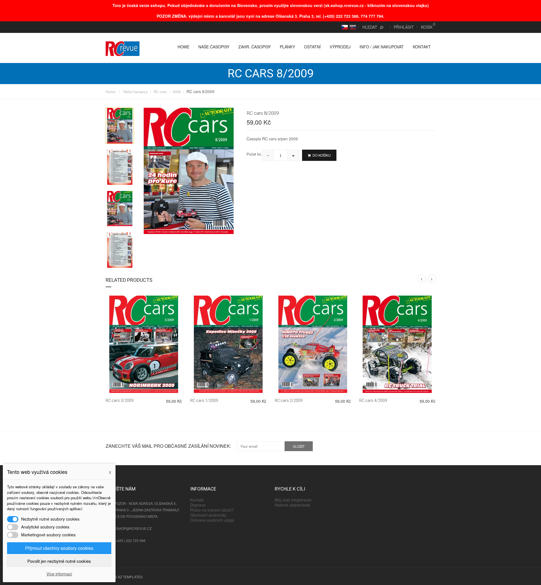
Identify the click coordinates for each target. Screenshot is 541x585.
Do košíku (321, 155)
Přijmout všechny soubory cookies (59, 548)
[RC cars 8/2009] (120, 125)
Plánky (287, 47)
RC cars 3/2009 (120, 400)
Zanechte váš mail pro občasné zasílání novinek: (168, 446)
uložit (299, 446)
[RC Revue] (122, 48)
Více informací (59, 574)
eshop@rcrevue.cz (133, 528)
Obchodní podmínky (208, 515)
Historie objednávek (292, 505)
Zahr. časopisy (254, 47)
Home (183, 47)
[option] (120, 125)
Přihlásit (404, 27)
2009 (177, 91)
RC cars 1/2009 (204, 400)
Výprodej (340, 47)
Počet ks (254, 154)
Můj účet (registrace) (293, 500)
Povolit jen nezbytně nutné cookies (59, 561)
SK (351, 27)
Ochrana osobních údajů (212, 520)
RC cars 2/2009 (289, 400)
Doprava (197, 505)
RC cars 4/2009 (373, 400)
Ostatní (312, 47)
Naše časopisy (213, 47)
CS (344, 27)
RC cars (160, 91)
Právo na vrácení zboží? (212, 510)
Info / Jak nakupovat (382, 47)
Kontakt (422, 47)
